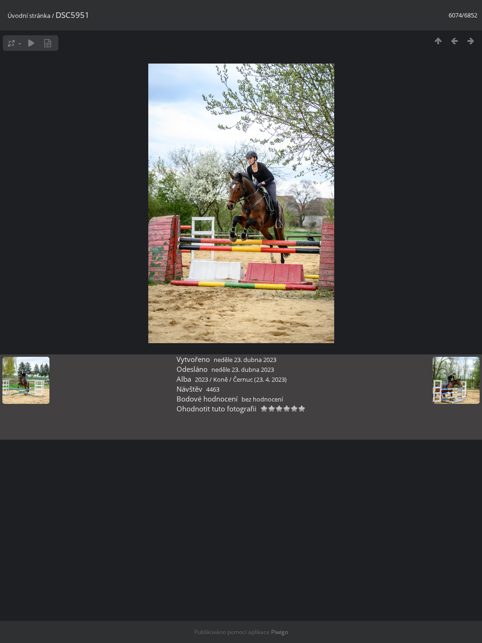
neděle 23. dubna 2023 (245, 359)
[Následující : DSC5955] (471, 40)
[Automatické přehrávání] (31, 43)
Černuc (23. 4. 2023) (260, 379)
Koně (220, 379)
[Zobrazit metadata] (48, 43)
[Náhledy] (438, 40)
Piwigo (279, 632)
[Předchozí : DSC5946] (454, 40)
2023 (201, 379)
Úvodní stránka (29, 15)
